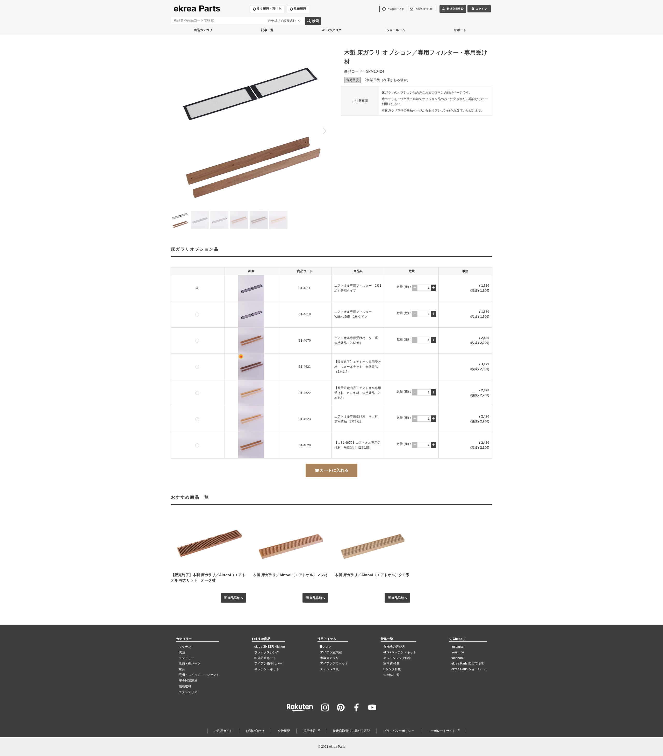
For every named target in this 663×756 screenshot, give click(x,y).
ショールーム (395, 30)
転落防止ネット (265, 658)
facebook (457, 658)
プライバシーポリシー (398, 731)
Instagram (458, 646)
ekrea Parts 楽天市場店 (467, 663)
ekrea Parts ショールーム (469, 669)
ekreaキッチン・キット (399, 652)
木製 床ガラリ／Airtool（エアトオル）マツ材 (290, 575)
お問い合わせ (255, 731)
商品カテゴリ (203, 30)
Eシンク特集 (392, 669)
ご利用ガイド (223, 731)
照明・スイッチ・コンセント (199, 675)
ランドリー (186, 658)
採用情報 (309, 731)
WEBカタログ (331, 30)
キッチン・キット (266, 669)
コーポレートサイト (442, 731)
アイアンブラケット (334, 663)
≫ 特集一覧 (391, 675)
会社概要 (284, 731)
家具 (182, 669)
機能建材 (185, 686)
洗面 (182, 652)
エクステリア (188, 692)
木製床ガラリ (329, 658)
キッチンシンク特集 (397, 658)
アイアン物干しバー (268, 663)
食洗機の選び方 (394, 646)
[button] (325, 130)
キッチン (185, 646)
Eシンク (326, 646)
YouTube (457, 652)
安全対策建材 (188, 680)
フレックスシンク (266, 652)
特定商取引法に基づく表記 (351, 731)
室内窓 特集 (391, 663)
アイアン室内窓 (331, 652)
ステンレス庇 (329, 669)
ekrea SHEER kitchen (269, 646)
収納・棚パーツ (189, 663)
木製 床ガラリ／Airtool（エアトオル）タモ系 (372, 575)
